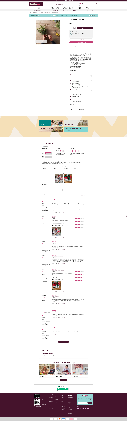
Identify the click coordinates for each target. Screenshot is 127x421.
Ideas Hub (56, 396)
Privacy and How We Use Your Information (70, 400)
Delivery (43, 396)
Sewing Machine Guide (57, 402)
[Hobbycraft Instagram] (83, 408)
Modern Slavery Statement (63, 407)
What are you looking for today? (59, 4)
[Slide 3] (52, 43)
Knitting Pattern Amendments (70, 407)
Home (30, 12)
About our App (50, 398)
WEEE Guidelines (70, 413)
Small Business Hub (51, 408)
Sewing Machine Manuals (70, 405)
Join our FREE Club (90, 10)
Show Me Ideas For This (82, 42)
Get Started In (56, 399)
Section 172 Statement (64, 410)
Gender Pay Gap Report (64, 404)
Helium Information (51, 409)
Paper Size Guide (70, 410)
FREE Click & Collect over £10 (54, 10)
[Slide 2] (51, 43)
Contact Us (43, 402)
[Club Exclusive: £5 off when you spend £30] (63, 15)
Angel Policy (69, 403)
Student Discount (51, 405)
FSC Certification (70, 409)
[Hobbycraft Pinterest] (85, 408)
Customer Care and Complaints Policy (44, 404)
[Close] (126, 0)
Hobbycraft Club (50, 401)
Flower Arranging (40, 12)
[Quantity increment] (74, 28)
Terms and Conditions (70, 397)
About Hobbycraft (51, 397)
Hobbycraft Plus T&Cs (70, 398)
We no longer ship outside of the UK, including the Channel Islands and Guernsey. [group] (63, 0)
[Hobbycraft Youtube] (80, 408)
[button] (48, 32)
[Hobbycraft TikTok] (88, 408)
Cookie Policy (69, 402)
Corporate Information (64, 398)
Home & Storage (34, 12)
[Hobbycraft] (36, 4)
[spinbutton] (72, 28)
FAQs (42, 399)
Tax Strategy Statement (63, 409)
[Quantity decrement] (70, 28)
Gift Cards (50, 404)
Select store (84, 33)
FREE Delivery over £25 (37, 10)
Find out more (72, 94)
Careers (63, 397)
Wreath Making (46, 12)
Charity (62, 401)
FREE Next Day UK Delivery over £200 (72, 10)
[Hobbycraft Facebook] (78, 408)
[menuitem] (34, 8)
